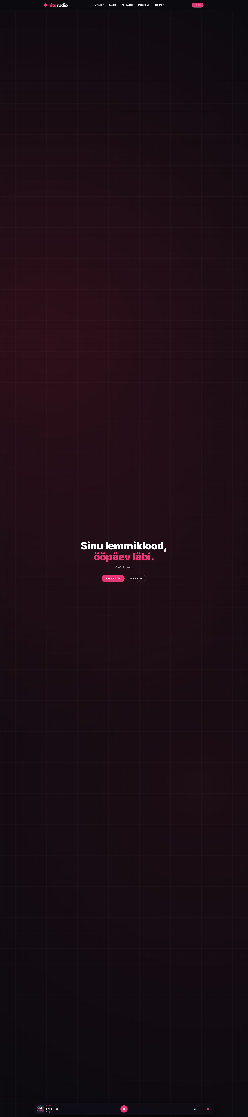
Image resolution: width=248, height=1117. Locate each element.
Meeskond (143, 5)
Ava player (136, 578)
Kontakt (159, 5)
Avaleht (99, 5)
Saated (113, 5)
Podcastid (127, 5)
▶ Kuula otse (113, 578)
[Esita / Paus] (124, 1109)
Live (198, 5)
